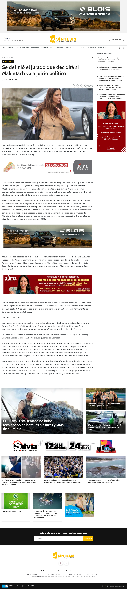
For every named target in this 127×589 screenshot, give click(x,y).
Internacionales (22, 48)
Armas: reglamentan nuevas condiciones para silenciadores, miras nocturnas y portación (110, 87)
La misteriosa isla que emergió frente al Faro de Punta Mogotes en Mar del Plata (105, 481)
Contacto (83, 571)
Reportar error (71, 571)
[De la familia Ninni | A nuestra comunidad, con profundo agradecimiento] (106, 399)
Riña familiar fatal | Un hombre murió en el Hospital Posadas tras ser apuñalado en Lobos (104, 427)
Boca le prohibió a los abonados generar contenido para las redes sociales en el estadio (62, 481)
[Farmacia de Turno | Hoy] (15, 501)
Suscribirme (88, 538)
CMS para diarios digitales (116, 586)
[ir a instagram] (66, 563)
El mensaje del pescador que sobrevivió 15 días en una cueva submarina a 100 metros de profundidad (46, 514)
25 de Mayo (102, 48)
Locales (68, 48)
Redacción (44, 571)
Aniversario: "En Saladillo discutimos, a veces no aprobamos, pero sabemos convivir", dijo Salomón (112, 96)
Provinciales (46, 48)
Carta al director (57, 571)
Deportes (35, 48)
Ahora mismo (7, 48)
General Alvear (80, 48)
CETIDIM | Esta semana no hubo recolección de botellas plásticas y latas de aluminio (33, 425)
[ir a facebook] (61, 563)
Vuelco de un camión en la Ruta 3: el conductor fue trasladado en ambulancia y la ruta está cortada (111, 78)
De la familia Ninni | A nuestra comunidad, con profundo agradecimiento (106, 405)
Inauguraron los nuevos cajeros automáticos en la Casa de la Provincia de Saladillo (109, 60)
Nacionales (58, 48)
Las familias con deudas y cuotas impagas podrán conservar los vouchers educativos (110, 69)
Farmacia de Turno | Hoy (11, 511)
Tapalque (92, 48)
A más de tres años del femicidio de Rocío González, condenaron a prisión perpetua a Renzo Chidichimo (19, 482)
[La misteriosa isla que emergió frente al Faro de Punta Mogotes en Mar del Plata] (106, 467)
